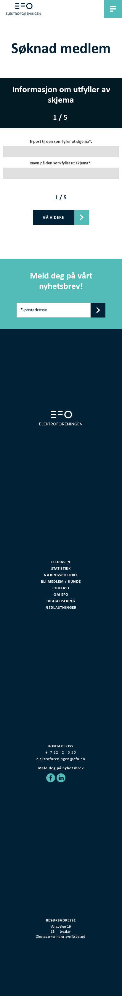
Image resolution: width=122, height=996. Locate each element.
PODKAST (61, 588)
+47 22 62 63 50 (61, 752)
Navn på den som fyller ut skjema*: (61, 163)
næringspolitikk (61, 575)
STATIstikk (61, 568)
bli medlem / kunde (61, 581)
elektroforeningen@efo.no (60, 759)
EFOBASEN (60, 562)
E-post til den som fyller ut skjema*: (61, 141)
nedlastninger (61, 607)
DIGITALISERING (60, 601)
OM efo (61, 594)
